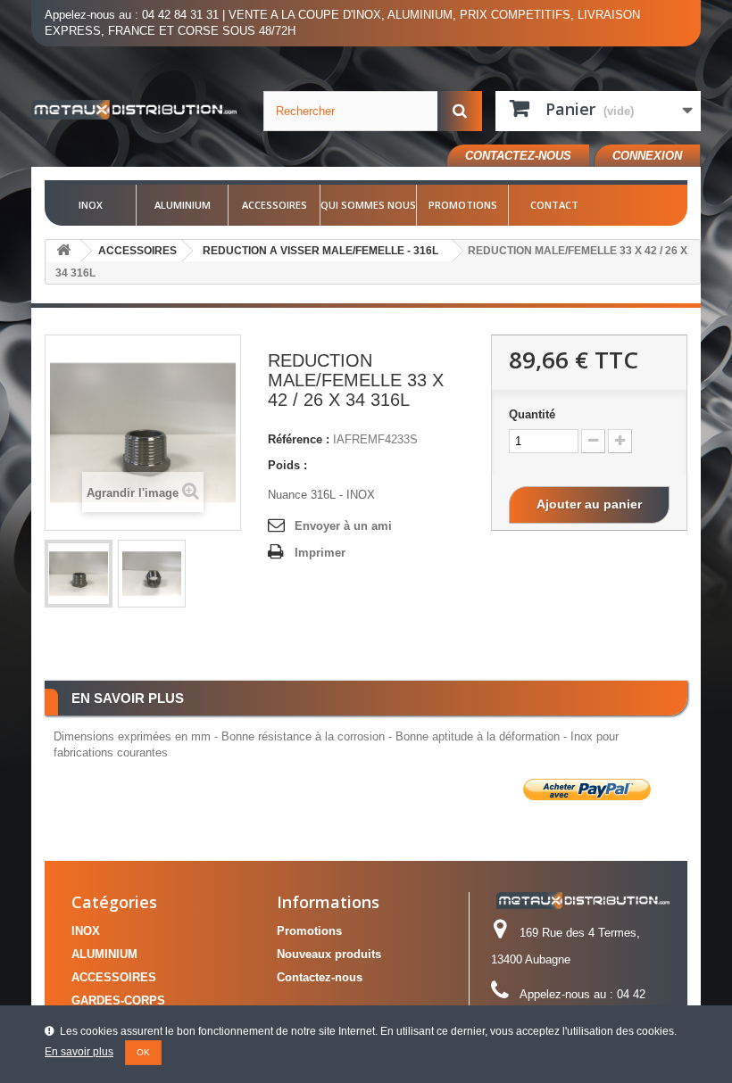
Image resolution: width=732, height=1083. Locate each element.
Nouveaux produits (329, 954)
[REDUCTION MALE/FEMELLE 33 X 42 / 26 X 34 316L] (79, 574)
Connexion (647, 155)
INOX (91, 204)
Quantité (532, 414)
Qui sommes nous (368, 204)
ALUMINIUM (182, 204)
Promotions (462, 204)
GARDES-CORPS (118, 1000)
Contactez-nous (518, 155)
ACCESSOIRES (274, 204)
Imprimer (320, 552)
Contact (554, 204)
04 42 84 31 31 (180, 14)
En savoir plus (79, 1052)
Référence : (298, 439)
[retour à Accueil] (63, 251)
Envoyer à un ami (343, 526)
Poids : (287, 465)
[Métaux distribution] (134, 110)
